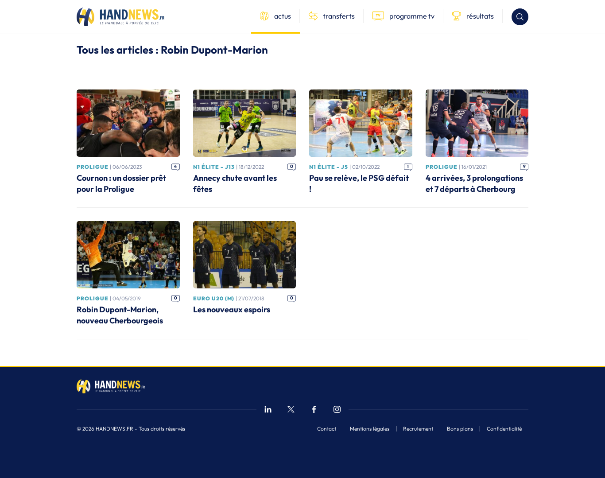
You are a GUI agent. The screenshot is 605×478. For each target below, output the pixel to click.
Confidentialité (504, 428)
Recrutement (418, 428)
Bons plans (460, 428)
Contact (326, 428)
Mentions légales (369, 428)
